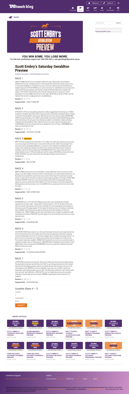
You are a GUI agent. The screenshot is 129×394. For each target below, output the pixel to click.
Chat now (8, 379)
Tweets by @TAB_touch (102, 31)
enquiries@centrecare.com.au (56, 389)
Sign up (110, 3)
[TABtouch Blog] (21, 7)
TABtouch (95, 3)
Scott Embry (45, 74)
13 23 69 (89, 379)
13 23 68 (100, 379)
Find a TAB (35, 379)
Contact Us (16, 379)
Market (21, 305)
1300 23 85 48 (78, 379)
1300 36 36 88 (61, 379)
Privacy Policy (26, 379)
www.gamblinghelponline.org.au (96, 389)
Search (118, 23)
